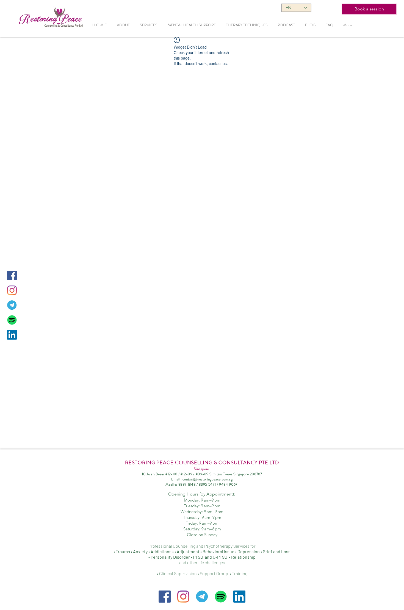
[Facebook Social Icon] (12, 275)
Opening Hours (201, 494)
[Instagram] (12, 290)
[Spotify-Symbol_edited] (12, 320)
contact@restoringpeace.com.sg (207, 479)
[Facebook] (165, 597)
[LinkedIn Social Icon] (12, 335)
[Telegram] (12, 305)
